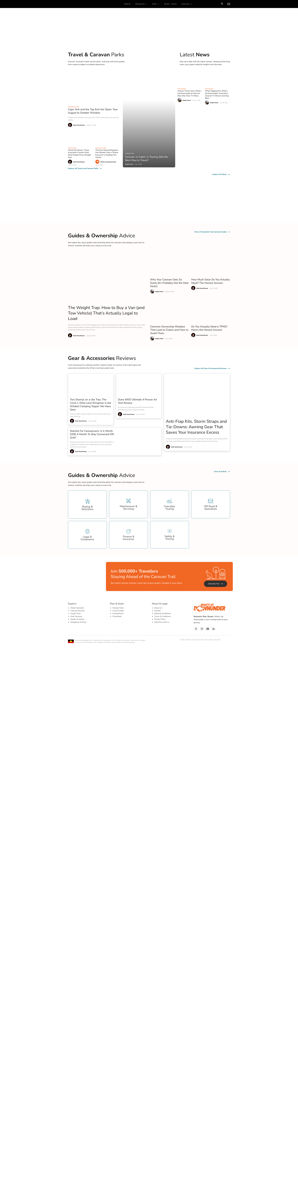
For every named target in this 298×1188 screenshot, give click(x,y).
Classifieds (117, 617)
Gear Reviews (76, 617)
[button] (222, 4)
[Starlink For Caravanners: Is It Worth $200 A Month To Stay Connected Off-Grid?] (140, 442)
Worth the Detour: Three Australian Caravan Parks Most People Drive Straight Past (79, 154)
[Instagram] (202, 629)
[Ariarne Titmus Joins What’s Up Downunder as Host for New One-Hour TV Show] (190, 78)
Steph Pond (187, 101)
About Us (158, 608)
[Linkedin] (213, 629)
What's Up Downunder (108, 162)
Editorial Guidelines (162, 614)
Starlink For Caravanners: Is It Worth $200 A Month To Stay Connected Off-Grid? (92, 435)
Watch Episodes (77, 608)
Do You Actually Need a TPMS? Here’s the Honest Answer (209, 328)
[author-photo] (70, 125)
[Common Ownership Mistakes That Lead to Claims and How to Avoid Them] (169, 311)
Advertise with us (161, 622)
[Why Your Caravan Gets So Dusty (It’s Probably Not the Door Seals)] (169, 264)
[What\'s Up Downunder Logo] (82, 4)
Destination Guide (73, 107)
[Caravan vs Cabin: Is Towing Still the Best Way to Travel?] (149, 119)
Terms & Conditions (162, 617)
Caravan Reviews (77, 611)
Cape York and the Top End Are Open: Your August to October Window (93, 111)
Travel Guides (118, 611)
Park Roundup (72, 148)
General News (182, 89)
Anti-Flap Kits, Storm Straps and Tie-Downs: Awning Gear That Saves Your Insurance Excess (196, 427)
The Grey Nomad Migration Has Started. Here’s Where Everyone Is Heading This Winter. (106, 154)
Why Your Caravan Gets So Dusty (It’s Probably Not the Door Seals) (169, 283)
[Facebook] (196, 629)
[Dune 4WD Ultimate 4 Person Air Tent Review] (138, 385)
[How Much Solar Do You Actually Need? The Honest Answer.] (210, 264)
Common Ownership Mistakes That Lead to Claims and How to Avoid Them (169, 330)
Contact (157, 611)
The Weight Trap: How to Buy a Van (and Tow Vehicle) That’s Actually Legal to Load (106, 313)
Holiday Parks (118, 608)
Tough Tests (75, 614)
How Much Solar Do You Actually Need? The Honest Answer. (210, 281)
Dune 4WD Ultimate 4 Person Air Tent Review (137, 401)
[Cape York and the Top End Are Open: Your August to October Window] (94, 87)
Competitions (118, 614)
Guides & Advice (77, 620)
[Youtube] (207, 629)
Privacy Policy (160, 620)
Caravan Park (129, 154)
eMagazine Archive (78, 622)
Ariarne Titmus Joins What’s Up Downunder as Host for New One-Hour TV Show (189, 94)
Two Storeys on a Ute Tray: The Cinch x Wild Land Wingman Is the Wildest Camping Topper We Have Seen (90, 405)
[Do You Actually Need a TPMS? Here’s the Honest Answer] (210, 311)
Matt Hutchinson (79, 126)
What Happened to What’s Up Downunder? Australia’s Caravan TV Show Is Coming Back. (217, 95)
